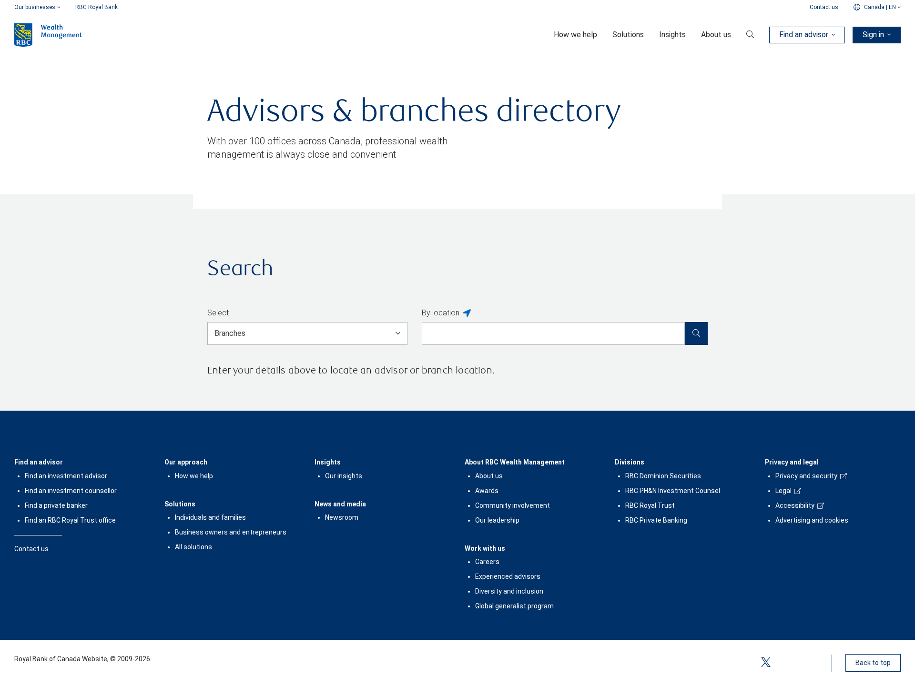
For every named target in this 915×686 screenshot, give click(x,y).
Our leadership (497, 520)
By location (440, 312)
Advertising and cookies (811, 520)
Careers (487, 561)
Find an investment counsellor (71, 490)
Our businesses (34, 7)
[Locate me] (467, 313)
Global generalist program (514, 606)
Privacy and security (806, 476)
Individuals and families (210, 517)
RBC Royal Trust (650, 505)
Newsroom (341, 517)
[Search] (696, 333)
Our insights (343, 476)
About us (489, 476)
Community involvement (512, 505)
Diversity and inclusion (509, 591)
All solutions (193, 547)
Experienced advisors (507, 576)
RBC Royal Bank (96, 7)
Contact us (824, 7)
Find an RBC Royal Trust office (70, 520)
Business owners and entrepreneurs (230, 532)
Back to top (873, 662)
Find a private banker (56, 505)
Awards (486, 490)
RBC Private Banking (656, 520)
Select (218, 312)
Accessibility (794, 505)
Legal (783, 490)
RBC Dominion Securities (663, 476)
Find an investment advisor (66, 476)
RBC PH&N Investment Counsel (672, 490)
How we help (194, 476)
